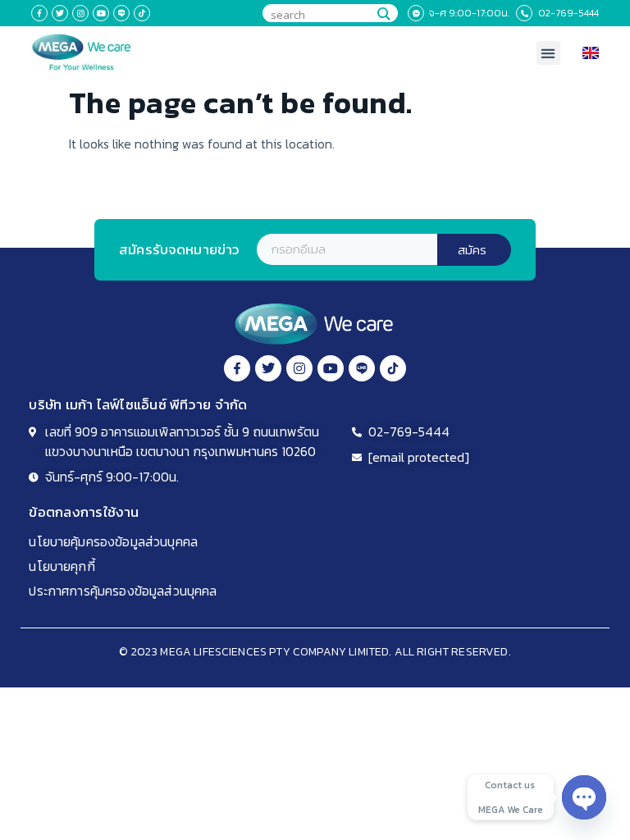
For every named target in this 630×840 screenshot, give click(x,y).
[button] (548, 53)
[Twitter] (60, 13)
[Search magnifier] (383, 14)
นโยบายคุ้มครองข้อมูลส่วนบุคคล (113, 541)
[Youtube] (101, 13)
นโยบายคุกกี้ (61, 566)
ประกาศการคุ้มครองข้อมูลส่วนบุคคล (123, 590)
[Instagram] (80, 13)
